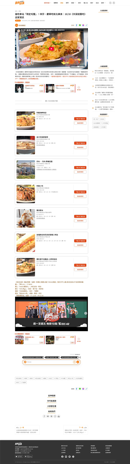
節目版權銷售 (108, 445)
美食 (72, 3)
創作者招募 (78, 448)
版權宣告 (78, 452)
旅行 (79, 3)
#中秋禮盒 (105, 123)
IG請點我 (54, 169)
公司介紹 (63, 448)
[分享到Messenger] (83, 25)
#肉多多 (102, 119)
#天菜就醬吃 (79, 378)
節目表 (77, 450)
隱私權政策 (93, 448)
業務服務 (93, 445)
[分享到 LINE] (80, 25)
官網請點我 (39, 169)
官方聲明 (107, 450)
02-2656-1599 (25, 453)
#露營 (44, 378)
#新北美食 (18, 378)
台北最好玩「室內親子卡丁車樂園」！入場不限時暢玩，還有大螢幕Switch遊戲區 (104, 108)
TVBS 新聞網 (112, 462)
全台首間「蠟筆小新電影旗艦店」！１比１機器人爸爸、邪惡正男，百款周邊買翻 (104, 94)
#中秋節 (103, 127)
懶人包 (86, 3)
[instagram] (73, 457)
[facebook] (62, 457)
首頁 (16, 11)
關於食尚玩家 (64, 445)
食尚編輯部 (22, 25)
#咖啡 (31, 378)
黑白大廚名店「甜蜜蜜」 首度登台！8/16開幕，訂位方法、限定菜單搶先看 (104, 72)
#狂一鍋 (95, 119)
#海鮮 (25, 378)
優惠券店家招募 (79, 445)
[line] (69, 457)
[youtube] (66, 457)
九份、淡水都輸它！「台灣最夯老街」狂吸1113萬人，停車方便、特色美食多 (104, 79)
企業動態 (63, 452)
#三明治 (56, 378)
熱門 (67, 3)
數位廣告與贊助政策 (95, 452)
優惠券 (56, 3)
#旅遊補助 (96, 127)
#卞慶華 (23, 382)
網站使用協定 (94, 450)
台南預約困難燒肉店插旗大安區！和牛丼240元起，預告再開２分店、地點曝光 (105, 86)
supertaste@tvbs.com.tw (26, 449)
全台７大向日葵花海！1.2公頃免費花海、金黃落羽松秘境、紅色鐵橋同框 (104, 101)
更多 (102, 3)
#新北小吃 (70, 378)
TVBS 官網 (106, 462)
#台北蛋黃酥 (96, 123)
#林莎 (17, 382)
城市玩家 (47, 3)
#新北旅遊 (38, 378)
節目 (61, 3)
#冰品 (50, 378)
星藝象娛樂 (108, 452)
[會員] (114, 3)
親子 (91, 3)
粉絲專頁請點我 (40, 145)
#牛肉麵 (63, 378)
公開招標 (107, 448)
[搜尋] (110, 3)
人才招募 (63, 450)
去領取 (41, 91)
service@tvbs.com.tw (25, 451)
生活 (97, 3)
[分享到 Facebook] (76, 25)
